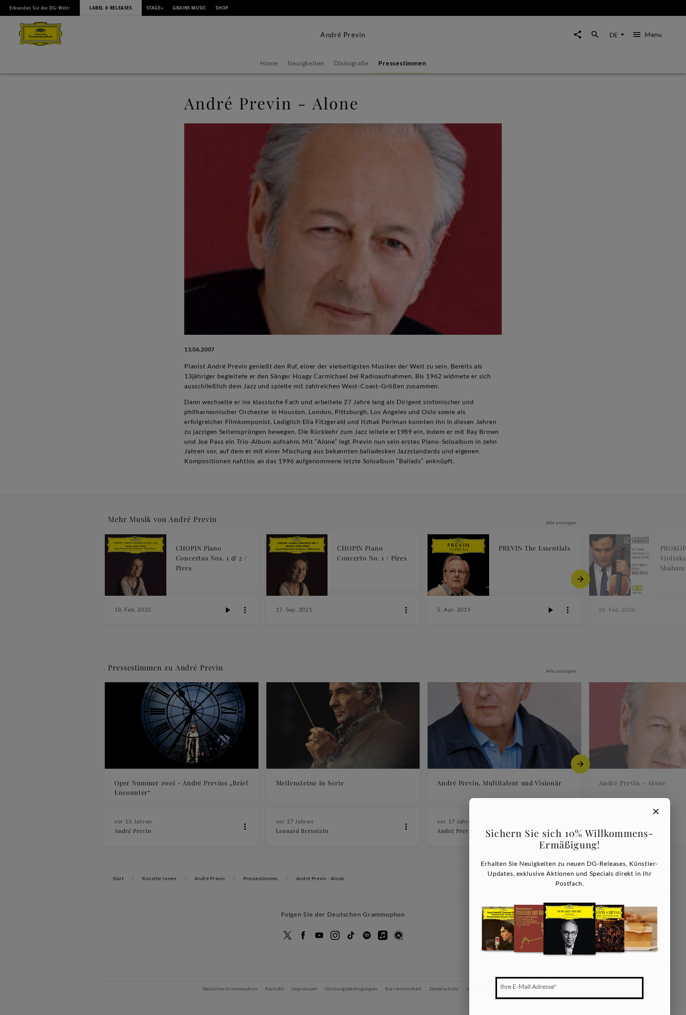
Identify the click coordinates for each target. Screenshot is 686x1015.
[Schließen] (656, 811)
